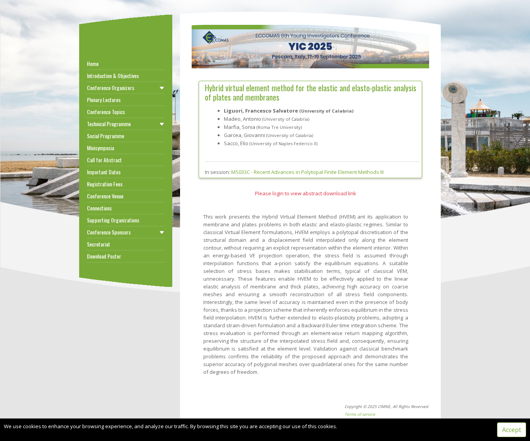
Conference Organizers (110, 87)
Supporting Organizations (113, 220)
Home (93, 63)
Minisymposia (100, 148)
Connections (99, 208)
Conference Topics (106, 112)
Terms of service (360, 414)
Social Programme (105, 136)
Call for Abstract (104, 160)
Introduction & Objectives (113, 75)
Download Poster (104, 256)
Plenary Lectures (104, 99)
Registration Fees (105, 184)
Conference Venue (105, 196)
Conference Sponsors (109, 232)
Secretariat (98, 244)
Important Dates (104, 172)
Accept (511, 429)
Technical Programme (109, 124)
